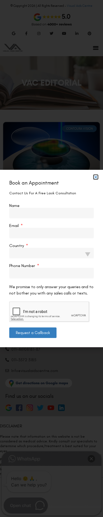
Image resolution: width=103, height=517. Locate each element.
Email (14, 226)
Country (17, 246)
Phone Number (22, 266)
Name (14, 206)
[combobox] (51, 253)
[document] (51, 258)
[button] (96, 177)
